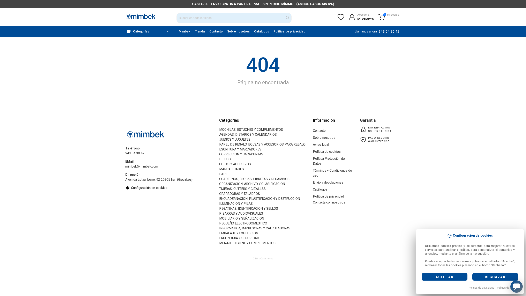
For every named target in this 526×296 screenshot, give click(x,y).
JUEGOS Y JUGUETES (234, 139)
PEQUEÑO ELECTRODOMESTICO (243, 223)
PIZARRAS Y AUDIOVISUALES (241, 213)
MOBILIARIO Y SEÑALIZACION (241, 218)
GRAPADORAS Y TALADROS (239, 194)
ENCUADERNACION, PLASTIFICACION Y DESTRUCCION (259, 199)
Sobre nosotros (238, 31)
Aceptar (444, 277)
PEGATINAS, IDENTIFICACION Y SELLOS (248, 208)
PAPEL (224, 174)
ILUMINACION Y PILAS (236, 204)
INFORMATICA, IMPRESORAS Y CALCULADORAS (254, 228)
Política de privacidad (481, 287)
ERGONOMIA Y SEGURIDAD (239, 238)
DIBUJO (225, 159)
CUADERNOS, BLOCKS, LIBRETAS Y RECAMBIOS (254, 179)
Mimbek (184, 31)
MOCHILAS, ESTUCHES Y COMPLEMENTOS (251, 130)
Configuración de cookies (149, 188)
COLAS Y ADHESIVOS (235, 164)
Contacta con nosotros (329, 202)
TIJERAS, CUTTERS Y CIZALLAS (242, 189)
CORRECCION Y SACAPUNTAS (241, 154)
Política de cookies (508, 287)
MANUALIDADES (231, 169)
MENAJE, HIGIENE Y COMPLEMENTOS (247, 243)
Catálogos (261, 31)
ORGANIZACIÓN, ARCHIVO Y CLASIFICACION (252, 184)
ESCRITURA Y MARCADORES (240, 149)
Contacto (216, 31)
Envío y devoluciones (328, 182)
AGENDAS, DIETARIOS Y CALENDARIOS (248, 134)
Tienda (200, 31)
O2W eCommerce (263, 258)
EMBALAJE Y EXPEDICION (238, 233)
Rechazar (495, 277)
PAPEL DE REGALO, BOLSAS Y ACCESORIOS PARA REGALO (262, 144)
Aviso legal (321, 145)
